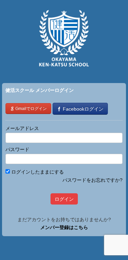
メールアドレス (22, 128)
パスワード (17, 149)
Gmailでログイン (30, 108)
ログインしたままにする (37, 172)
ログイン (64, 199)
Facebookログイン (82, 109)
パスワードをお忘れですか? (92, 180)
